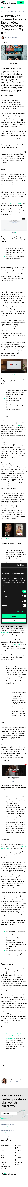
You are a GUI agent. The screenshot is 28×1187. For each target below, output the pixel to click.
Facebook (19, 1148)
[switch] (24, 596)
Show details (19, 611)
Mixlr (16, 781)
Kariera (3, 1153)
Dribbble (19, 1162)
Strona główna (5, 1145)
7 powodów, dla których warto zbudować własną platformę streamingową (15, 1036)
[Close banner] (25, 565)
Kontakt (20, 2)
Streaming (4, 42)
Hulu (16, 232)
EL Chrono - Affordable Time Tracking (5, 1166)
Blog (2, 1160)
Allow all (14, 616)
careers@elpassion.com (7, 1132)
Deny (14, 620)
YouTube (16, 374)
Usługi (2, 1148)
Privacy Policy (3, 1180)
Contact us (6, 1113)
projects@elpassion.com (7, 1126)
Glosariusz (3, 1162)
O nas (2, 1155)
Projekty (3, 1150)
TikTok (18, 425)
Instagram (19, 1153)
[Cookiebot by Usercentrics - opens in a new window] (18, 565)
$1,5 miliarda (5, 632)
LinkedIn (19, 1145)
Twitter (19, 1155)
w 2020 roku (16, 644)
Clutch (18, 1160)
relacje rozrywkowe (15, 203)
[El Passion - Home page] (5, 2)
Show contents (14, 63)
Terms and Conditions (10, 1180)
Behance (19, 1165)
